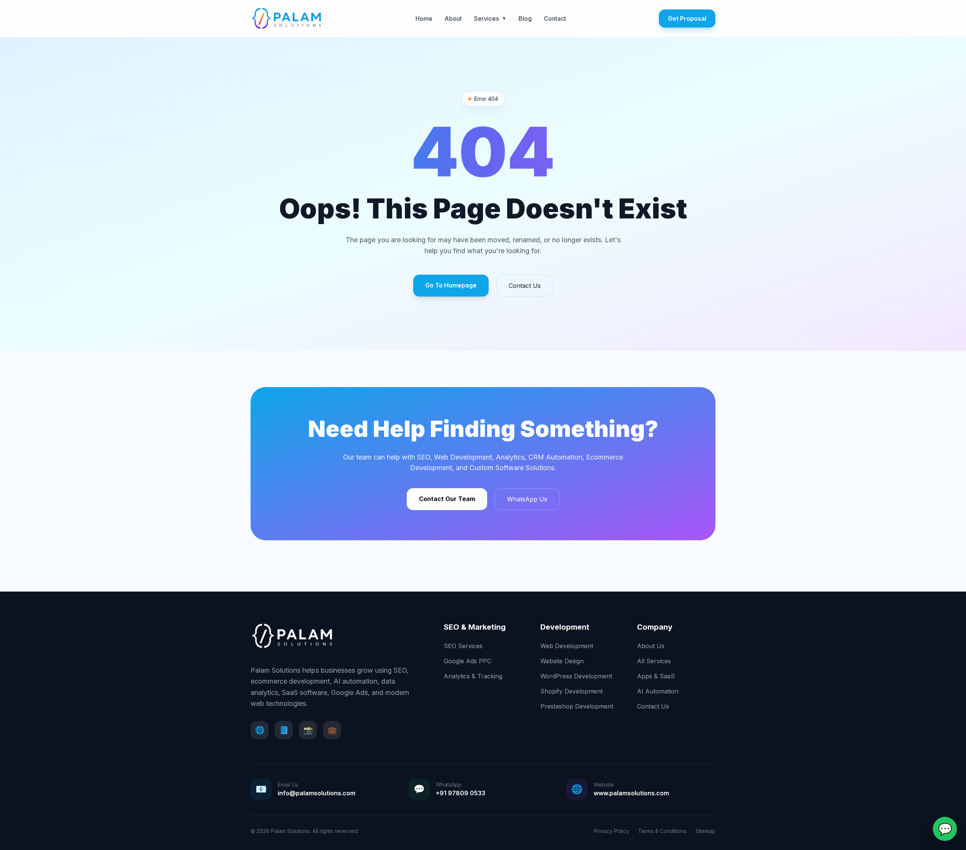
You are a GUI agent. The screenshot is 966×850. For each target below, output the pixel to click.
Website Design (562, 661)
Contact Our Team (447, 499)
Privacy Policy (611, 831)
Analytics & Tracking (473, 676)
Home (423, 18)
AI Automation (657, 691)
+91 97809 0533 (460, 793)
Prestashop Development (576, 706)
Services (490, 18)
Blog (525, 18)
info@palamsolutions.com (316, 793)
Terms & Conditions (662, 831)
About (453, 18)
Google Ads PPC (467, 661)
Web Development (566, 646)
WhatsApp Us (527, 499)
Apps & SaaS (656, 676)
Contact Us (525, 285)
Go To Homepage (451, 285)
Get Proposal (687, 18)
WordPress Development (576, 676)
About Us (651, 646)
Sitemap (705, 831)
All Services (654, 661)
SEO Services (463, 646)
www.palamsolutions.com (631, 793)
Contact (555, 18)
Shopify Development (571, 691)
